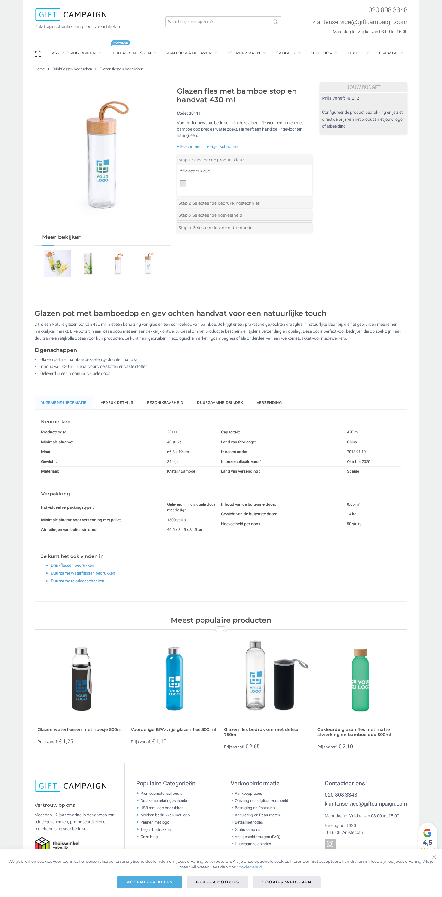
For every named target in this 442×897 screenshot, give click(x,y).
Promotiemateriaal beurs (161, 793)
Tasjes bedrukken (155, 829)
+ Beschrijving (189, 146)
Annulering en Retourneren (257, 814)
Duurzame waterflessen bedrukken (83, 573)
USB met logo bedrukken (161, 807)
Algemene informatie (64, 402)
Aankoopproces (248, 793)
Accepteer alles (150, 882)
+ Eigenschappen (222, 146)
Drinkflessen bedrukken (72, 69)
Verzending (269, 402)
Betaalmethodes (249, 822)
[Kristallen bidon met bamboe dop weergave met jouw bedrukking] (102, 156)
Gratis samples (247, 829)
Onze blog (149, 836)
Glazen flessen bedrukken (121, 69)
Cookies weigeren (287, 882)
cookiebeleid (249, 867)
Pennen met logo (154, 822)
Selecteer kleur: (195, 171)
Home (40, 69)
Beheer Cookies (217, 882)
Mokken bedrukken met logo (165, 814)
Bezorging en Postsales (255, 807)
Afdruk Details (117, 402)
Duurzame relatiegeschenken (77, 580)
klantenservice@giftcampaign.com (359, 22)
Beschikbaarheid (165, 402)
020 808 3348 (387, 10)
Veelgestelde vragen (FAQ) (257, 836)
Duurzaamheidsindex (220, 402)
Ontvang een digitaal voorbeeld (261, 800)
